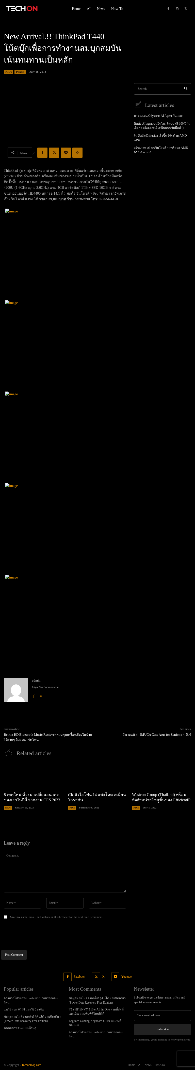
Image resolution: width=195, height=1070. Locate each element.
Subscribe (163, 1029)
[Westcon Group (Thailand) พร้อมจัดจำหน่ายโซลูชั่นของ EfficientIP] (161, 775)
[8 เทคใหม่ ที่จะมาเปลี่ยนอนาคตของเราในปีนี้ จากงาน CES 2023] (33, 775)
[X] (186, 9)
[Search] (185, 89)
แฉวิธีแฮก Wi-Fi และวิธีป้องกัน (24, 1009)
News (8, 71)
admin (36, 680)
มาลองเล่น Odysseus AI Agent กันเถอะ (158, 116)
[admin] (16, 690)
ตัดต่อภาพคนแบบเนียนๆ (20, 1028)
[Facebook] (168, 9)
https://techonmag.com (45, 687)
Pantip (20, 71)
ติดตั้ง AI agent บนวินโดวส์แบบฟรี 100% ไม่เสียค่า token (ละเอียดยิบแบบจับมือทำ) (162, 126)
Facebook (79, 976)
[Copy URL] (77, 153)
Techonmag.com (31, 1065)
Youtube (126, 976)
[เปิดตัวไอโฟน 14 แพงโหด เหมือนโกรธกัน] (97, 775)
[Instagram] (177, 9)
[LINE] (66, 153)
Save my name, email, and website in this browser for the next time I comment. (56, 916)
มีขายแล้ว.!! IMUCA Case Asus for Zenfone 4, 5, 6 (156, 734)
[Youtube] (115, 977)
